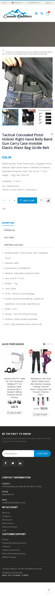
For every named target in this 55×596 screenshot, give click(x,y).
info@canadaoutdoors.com (14, 502)
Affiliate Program (9, 557)
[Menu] (36, 13)
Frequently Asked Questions (14, 543)
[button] (44, 344)
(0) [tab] (9, 230)
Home (3, 50)
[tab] (8, 223)
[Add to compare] (48, 200)
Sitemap (5, 546)
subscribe (42, 453)
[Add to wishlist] (41, 200)
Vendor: (5, 189)
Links (48, 3)
